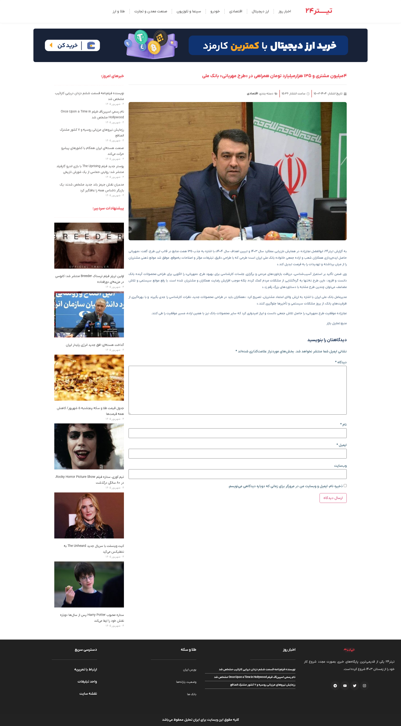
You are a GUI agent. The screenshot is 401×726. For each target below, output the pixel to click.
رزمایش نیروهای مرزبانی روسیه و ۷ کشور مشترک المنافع (262, 685)
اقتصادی (235, 11)
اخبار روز (284, 11)
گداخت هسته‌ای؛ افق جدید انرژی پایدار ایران (95, 345)
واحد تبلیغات (87, 681)
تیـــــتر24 (318, 11)
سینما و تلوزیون (189, 11)
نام (343, 424)
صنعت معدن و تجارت (150, 11)
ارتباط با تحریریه (85, 669)
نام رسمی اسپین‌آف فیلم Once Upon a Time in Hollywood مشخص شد (254, 677)
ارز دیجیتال (260, 11)
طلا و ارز (119, 11)
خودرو (215, 11)
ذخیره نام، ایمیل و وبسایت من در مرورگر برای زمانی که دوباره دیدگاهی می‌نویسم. (285, 486)
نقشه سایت (88, 693)
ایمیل (341, 445)
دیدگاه (341, 362)
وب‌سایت (340, 466)
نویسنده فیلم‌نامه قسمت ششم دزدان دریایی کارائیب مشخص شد (257, 669)
